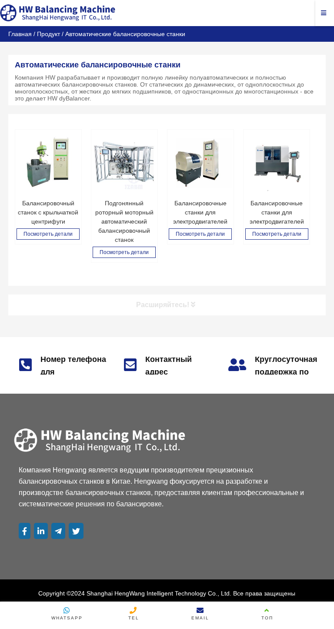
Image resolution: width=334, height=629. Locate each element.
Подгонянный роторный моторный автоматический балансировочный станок (124, 221)
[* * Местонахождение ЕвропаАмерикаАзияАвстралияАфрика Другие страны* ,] (200, 163)
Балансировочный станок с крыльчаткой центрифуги (48, 212)
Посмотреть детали (48, 234)
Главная (20, 33)
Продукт (48, 33)
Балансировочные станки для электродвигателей (200, 212)
